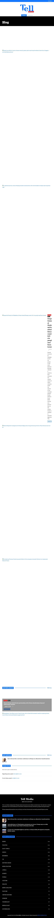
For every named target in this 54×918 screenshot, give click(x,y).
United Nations (7, 894)
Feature (4, 891)
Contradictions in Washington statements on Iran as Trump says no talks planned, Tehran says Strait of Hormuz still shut (28, 825)
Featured (49, 315)
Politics (4, 845)
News (49, 316)
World (4, 877)
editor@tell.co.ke (18, 774)
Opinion (4, 898)
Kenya (4, 852)
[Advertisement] (27, 38)
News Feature (6, 866)
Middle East (6, 905)
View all (49, 687)
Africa (4, 870)
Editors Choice (6, 862)
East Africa (6, 848)
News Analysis (7, 887)
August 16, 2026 (8, 706)
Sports (4, 873)
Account (50, 1)
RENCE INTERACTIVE (42, 915)
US (3, 859)
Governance (6, 909)
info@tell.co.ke (15, 778)
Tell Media (27, 799)
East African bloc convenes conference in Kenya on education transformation (29, 758)
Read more (7, 709)
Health (4, 884)
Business (5, 855)
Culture (4, 880)
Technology (6, 902)
